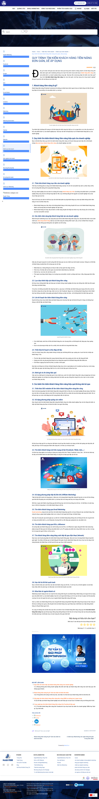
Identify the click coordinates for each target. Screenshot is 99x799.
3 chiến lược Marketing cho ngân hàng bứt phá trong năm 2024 (80, 737)
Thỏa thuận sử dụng (48, 785)
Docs (38, 51)
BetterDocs (66, 745)
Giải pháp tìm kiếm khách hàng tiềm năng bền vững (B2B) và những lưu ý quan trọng (58, 698)
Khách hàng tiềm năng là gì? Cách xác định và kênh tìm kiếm (51, 692)
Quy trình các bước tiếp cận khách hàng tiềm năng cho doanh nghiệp (53, 684)
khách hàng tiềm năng (87, 73)
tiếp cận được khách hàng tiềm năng (46, 143)
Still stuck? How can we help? (42, 731)
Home (33, 51)
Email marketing (36, 512)
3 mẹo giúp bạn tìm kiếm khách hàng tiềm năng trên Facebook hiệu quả (54, 704)
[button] (92, 3)
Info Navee (8, 788)
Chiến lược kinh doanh (62, 51)
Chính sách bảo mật (32, 787)
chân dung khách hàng (43, 220)
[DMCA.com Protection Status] (69, 785)
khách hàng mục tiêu (68, 191)
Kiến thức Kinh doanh (48, 51)
